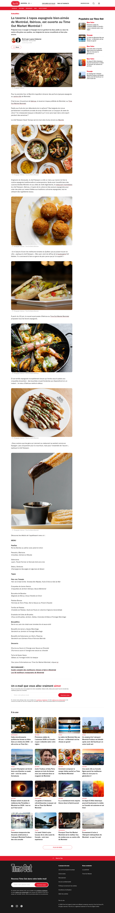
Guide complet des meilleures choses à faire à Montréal (33, 670)
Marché (61, 120)
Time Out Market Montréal (59, 316)
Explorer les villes (48, 3)
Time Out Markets (63, 3)
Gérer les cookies (63, 894)
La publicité (85, 870)
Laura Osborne (35, 39)
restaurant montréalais (64, 185)
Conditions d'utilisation (65, 890)
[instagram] (17, 906)
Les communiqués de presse (67, 870)
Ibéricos (33, 101)
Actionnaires (62, 874)
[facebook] (12, 906)
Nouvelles (14, 8)
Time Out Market (43, 8)
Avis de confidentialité (65, 882)
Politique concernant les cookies (68, 886)
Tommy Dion (32, 41)
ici (57, 662)
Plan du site (61, 900)
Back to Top (59, 858)
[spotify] (22, 906)
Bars (35, 8)
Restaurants (29, 8)
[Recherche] (94, 3)
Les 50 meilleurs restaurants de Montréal (27, 673)
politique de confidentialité (58, 700)
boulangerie (62, 254)
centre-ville (17, 97)
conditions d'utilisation (41, 700)
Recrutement (62, 878)
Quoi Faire (21, 8)
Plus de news (57, 847)
